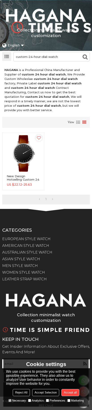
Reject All (21, 392)
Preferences (57, 400)
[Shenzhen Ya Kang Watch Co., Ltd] (46, 15)
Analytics (38, 400)
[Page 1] (39, 199)
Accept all (70, 392)
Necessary (19, 400)
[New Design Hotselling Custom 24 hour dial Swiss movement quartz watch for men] (23, 153)
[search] (85, 56)
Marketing (77, 400)
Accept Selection (46, 392)
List (78, 122)
